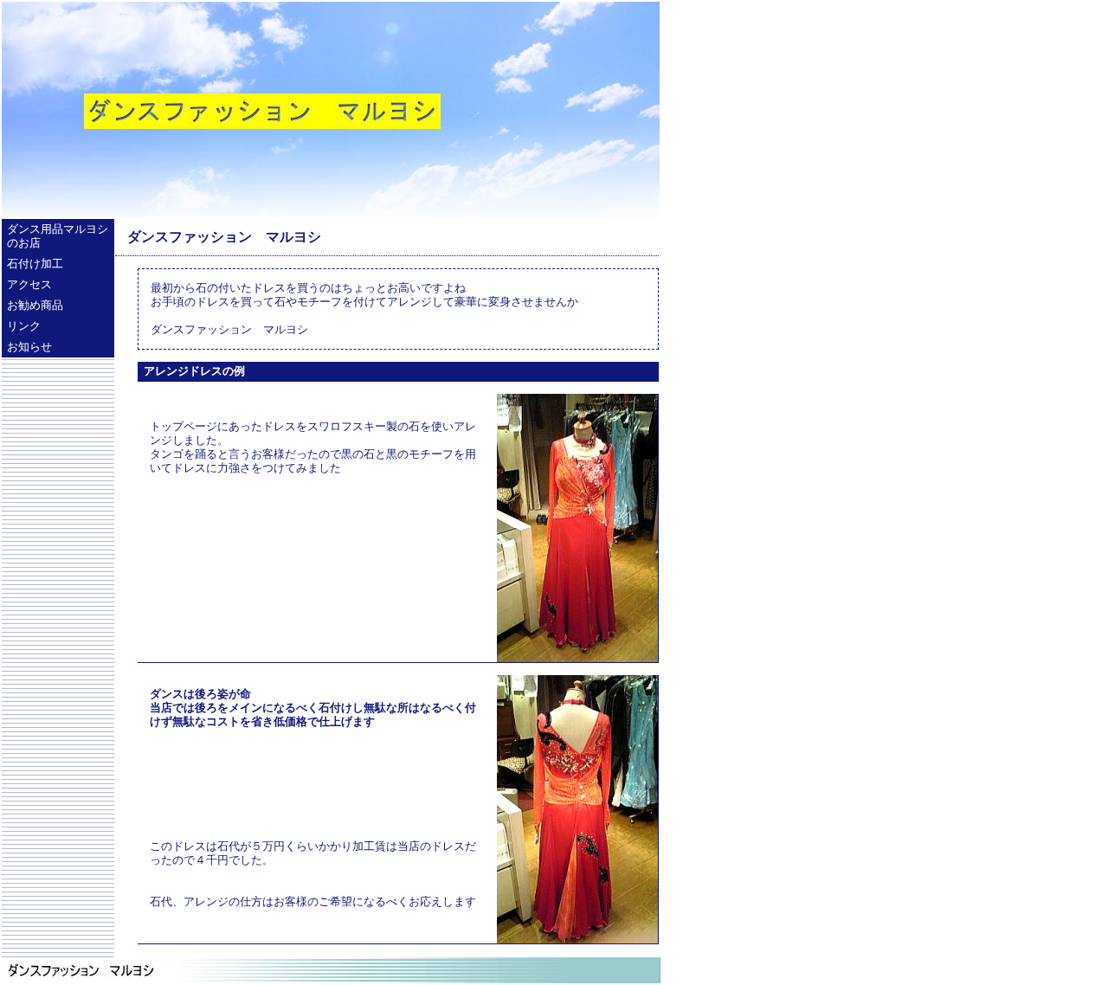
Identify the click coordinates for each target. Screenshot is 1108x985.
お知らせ (29, 347)
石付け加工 (35, 264)
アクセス (29, 285)
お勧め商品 (35, 305)
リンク (24, 326)
